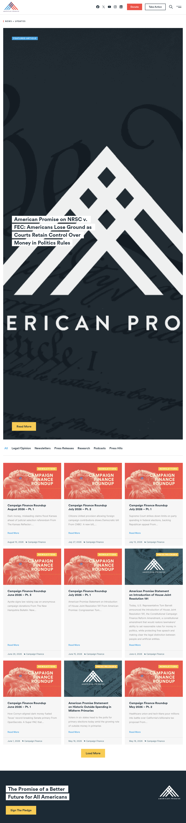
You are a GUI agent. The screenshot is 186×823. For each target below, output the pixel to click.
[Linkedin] (121, 6)
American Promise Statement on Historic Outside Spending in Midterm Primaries (89, 706)
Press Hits (115, 448)
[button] (93, 753)
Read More (13, 533)
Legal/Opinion (21, 448)
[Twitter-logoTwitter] (103, 6)
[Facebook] (97, 6)
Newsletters (43, 448)
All (6, 448)
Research (84, 448)
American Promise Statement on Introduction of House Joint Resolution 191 (150, 594)
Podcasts (100, 448)
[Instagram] (115, 6)
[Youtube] (109, 6)
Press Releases (64, 448)
